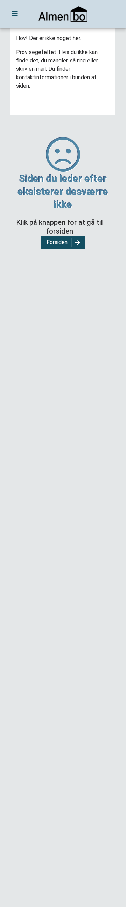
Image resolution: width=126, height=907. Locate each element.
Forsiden (57, 242)
